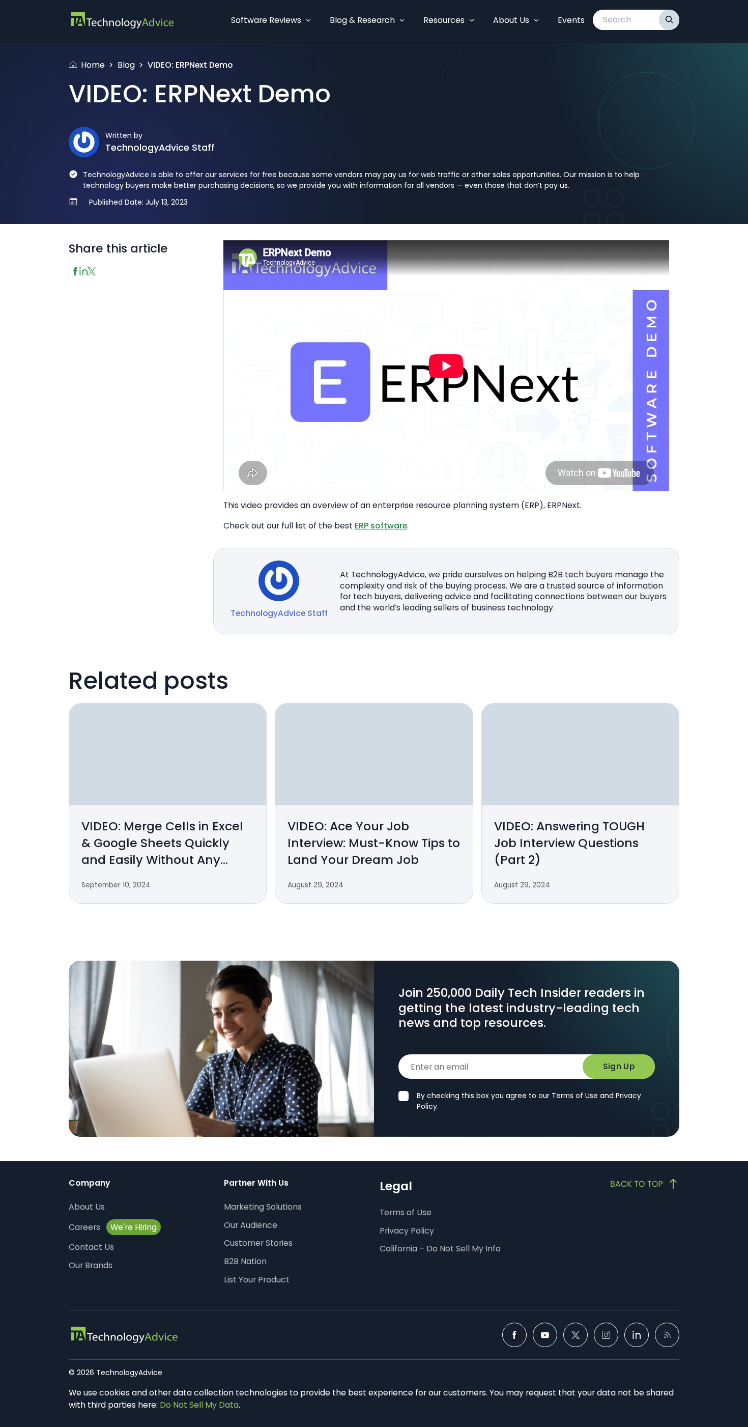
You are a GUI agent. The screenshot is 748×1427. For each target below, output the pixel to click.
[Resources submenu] (472, 20)
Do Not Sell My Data (199, 1405)
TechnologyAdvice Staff (160, 148)
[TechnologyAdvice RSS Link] (667, 1335)
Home (93, 65)
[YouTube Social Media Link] (545, 1335)
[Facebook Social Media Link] (514, 1335)
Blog (126, 65)
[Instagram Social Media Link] (606, 1335)
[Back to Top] (644, 1184)
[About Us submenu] (536, 20)
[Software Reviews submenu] (308, 20)
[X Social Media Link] (575, 1335)
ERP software (381, 525)
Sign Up (619, 1066)
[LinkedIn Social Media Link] (636, 1335)
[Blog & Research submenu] (402, 20)
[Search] (669, 20)
